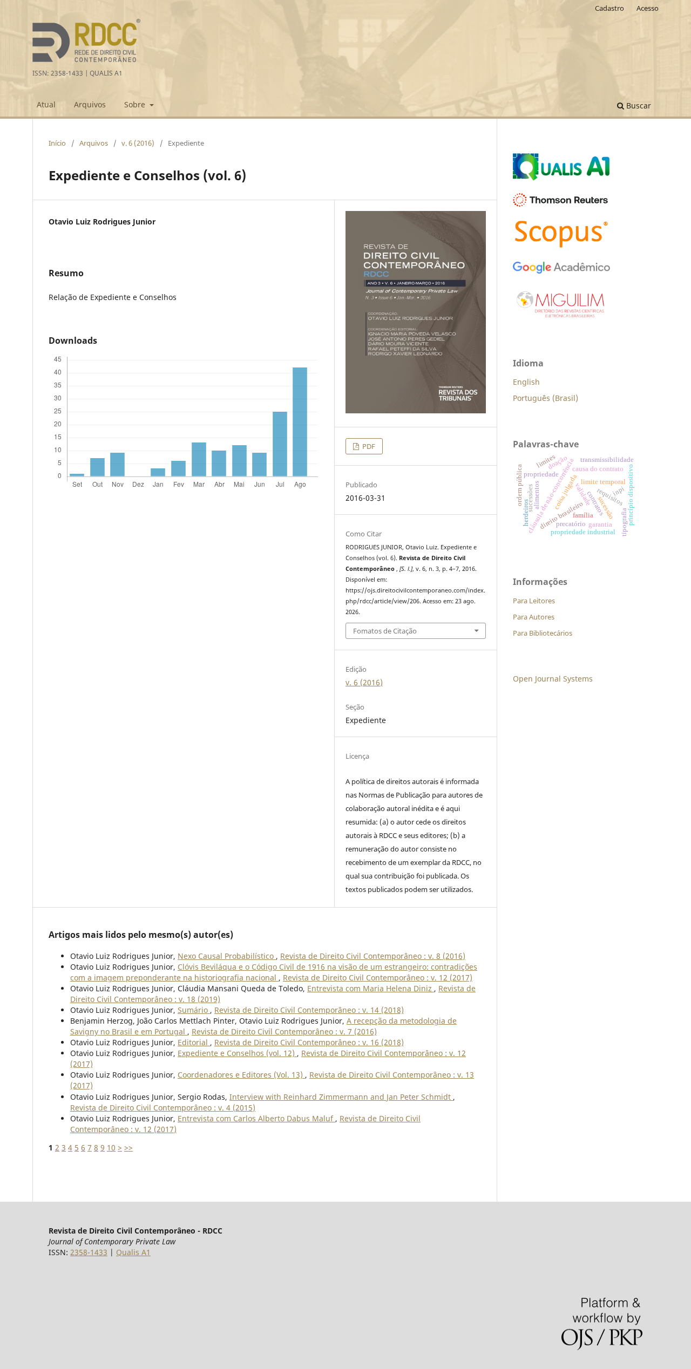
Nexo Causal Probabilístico (227, 956)
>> (128, 1147)
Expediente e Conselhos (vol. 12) (237, 1053)
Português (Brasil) (545, 398)
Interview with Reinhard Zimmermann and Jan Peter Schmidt (341, 1097)
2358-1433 (88, 1252)
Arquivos (90, 104)
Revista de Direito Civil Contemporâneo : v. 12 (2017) (377, 977)
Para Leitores (534, 600)
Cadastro (609, 8)
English (526, 382)
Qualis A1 (133, 1252)
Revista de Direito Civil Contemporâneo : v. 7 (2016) (284, 1031)
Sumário (194, 1010)
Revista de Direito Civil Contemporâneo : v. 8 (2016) (372, 956)
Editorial (194, 1042)
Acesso (647, 8)
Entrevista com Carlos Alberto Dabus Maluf (256, 1118)
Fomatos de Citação (385, 631)
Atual (46, 104)
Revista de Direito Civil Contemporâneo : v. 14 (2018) (309, 1010)
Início (57, 143)
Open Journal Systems (553, 678)
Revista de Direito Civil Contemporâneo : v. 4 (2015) (162, 1107)
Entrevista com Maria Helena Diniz (370, 988)
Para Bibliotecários (542, 633)
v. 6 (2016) (137, 143)
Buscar (637, 105)
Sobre (135, 104)
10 (111, 1147)
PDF (368, 446)
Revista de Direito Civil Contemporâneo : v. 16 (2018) (309, 1042)
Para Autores (533, 617)
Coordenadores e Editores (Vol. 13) (241, 1075)
